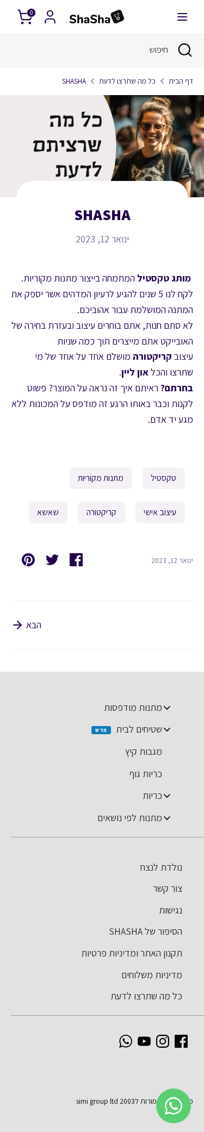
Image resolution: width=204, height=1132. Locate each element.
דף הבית (181, 81)
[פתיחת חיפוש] (186, 50)
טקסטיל (163, 478)
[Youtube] (144, 1041)
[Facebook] (181, 1041)
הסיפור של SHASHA (145, 931)
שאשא (48, 512)
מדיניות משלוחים (151, 974)
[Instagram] (162, 1041)
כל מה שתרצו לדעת (127, 81)
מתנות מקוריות (100, 478)
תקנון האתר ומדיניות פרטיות (131, 953)
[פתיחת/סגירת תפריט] (182, 16)
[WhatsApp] (125, 1041)
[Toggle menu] (167, 707)
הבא (32, 624)
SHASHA (74, 81)
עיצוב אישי (160, 512)
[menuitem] (96, 707)
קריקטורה (101, 512)
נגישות (170, 910)
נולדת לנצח (161, 867)
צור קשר (167, 888)
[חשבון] (50, 13)
